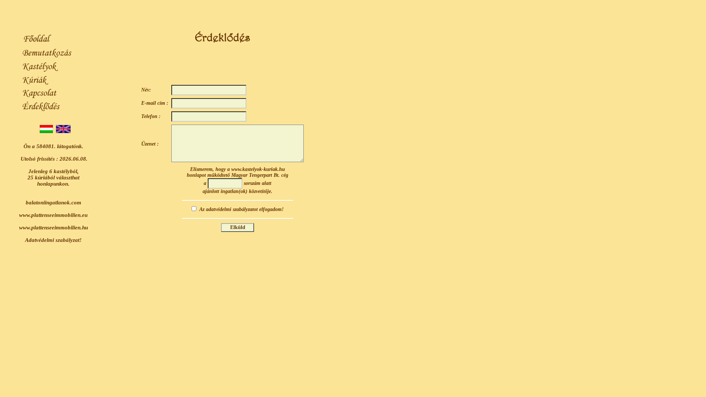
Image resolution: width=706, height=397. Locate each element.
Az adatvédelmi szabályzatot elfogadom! (241, 209)
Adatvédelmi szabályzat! (53, 240)
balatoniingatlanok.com (53, 202)
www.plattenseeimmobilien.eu (53, 215)
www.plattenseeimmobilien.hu (53, 227)
